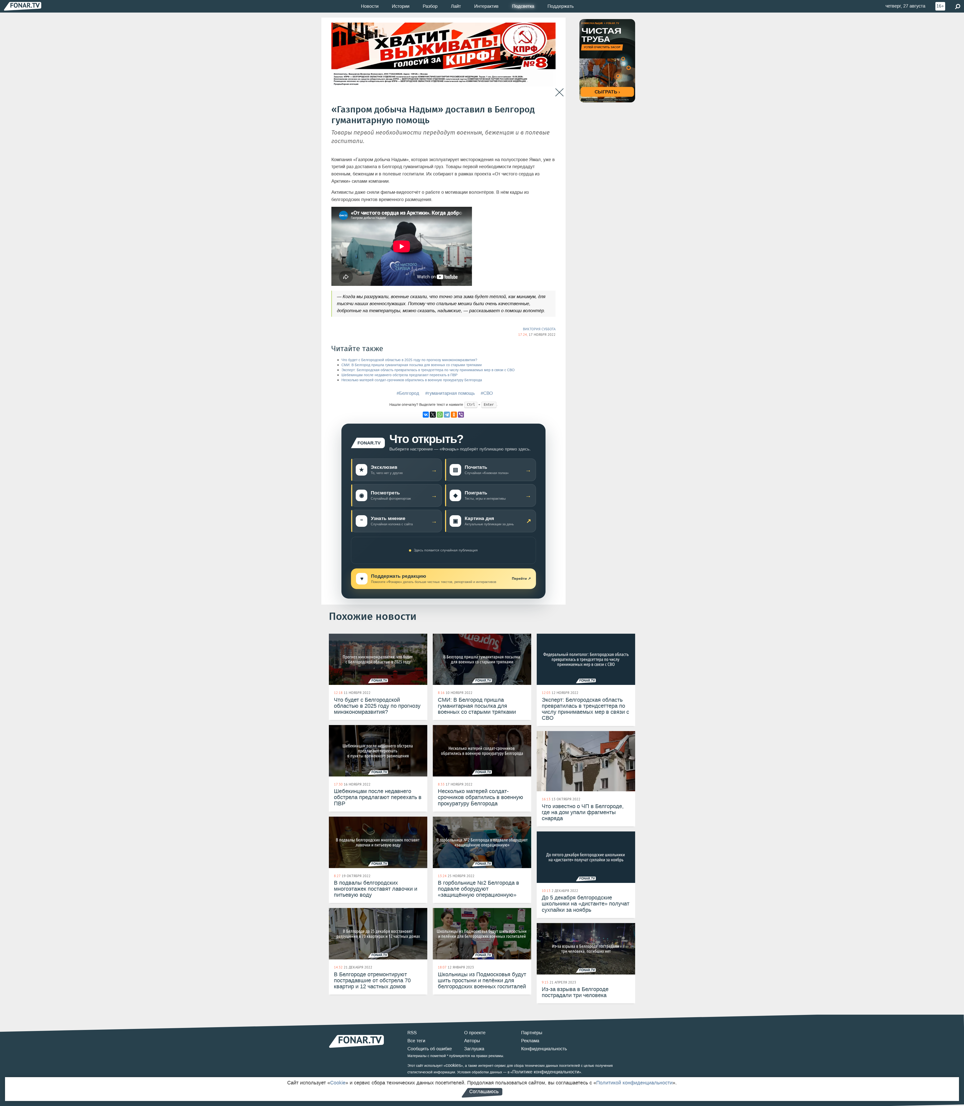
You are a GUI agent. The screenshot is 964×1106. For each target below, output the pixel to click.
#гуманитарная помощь (450, 393)
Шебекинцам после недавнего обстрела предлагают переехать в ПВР (399, 375)
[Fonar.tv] (22, 6)
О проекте (475, 1033)
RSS (412, 1033)
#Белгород (408, 393)
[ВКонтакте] (426, 415)
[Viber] (461, 415)
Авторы (472, 1041)
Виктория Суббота (539, 329)
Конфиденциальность (544, 1049)
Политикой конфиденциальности (634, 1082)
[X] (433, 415)
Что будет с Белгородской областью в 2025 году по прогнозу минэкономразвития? (409, 360)
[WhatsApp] (440, 415)
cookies (453, 1065)
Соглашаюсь (484, 1091)
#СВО (487, 393)
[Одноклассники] (454, 415)
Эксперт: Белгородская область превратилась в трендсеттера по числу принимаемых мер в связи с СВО (428, 370)
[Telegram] (447, 415)
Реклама (530, 1041)
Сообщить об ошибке (429, 1049)
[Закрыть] (559, 92)
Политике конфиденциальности (545, 1072)
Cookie (337, 1082)
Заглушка (474, 1049)
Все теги (416, 1041)
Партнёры (531, 1033)
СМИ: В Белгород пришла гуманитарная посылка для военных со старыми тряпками (411, 365)
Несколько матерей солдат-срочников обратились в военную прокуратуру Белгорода (411, 380)
